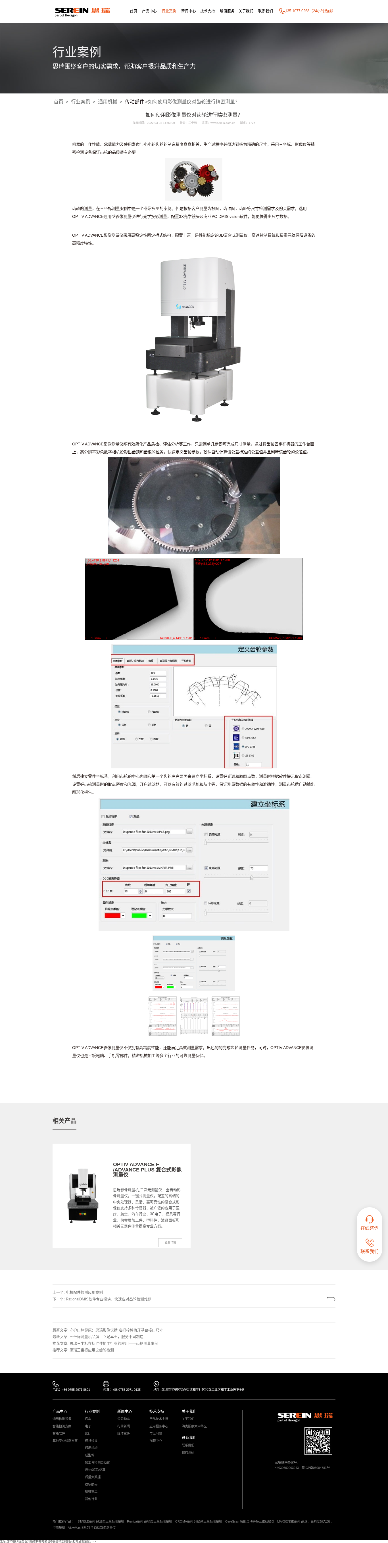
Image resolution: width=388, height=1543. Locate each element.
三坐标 (285, 144)
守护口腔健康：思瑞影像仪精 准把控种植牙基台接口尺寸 (116, 1330)
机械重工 (91, 1491)
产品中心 (149, 11)
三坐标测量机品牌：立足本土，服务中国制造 (106, 1337)
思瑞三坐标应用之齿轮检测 (92, 1350)
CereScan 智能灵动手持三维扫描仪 (249, 1521)
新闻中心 (188, 11)
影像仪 (301, 144)
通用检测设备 (62, 1419)
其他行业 (91, 1499)
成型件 (89, 1455)
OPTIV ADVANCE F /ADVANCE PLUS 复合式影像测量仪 (147, 1169)
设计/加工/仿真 (95, 1469)
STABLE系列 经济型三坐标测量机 (101, 1521)
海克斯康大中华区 (194, 1426)
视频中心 (155, 1440)
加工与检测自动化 (97, 1462)
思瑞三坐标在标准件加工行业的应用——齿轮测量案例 (114, 1343)
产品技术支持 (158, 1419)
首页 (133, 11)
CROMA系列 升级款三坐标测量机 (198, 1521)
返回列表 (317, 1299)
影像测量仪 (125, 216)
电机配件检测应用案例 (84, 1292)
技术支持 (207, 11)
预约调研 (188, 1452)
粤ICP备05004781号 (316, 1467)
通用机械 (107, 102)
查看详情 (170, 1242)
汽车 (88, 1419)
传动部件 (134, 102)
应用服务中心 (158, 1426)
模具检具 (91, 1440)
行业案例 (169, 11)
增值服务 (227, 11)
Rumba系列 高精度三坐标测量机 (149, 1521)
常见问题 (155, 1433)
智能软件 (59, 1433)
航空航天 (91, 1484)
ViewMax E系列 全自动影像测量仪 (92, 1527)
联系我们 (265, 11)
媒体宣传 (123, 1433)
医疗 (88, 1433)
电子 (88, 1426)
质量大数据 (93, 1477)
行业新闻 (123, 1426)
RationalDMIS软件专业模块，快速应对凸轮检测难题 (108, 1299)
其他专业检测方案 (65, 1440)
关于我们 (246, 11)
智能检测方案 (62, 1426)
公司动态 (123, 1419)
